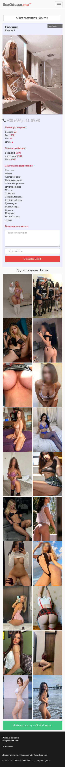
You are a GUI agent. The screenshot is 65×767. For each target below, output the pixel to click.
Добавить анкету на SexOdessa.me (32, 725)
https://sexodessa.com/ (38, 755)
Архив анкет (7, 746)
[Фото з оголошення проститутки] (32, 74)
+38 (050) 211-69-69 (23, 120)
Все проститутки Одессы (33, 17)
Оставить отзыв (33, 258)
